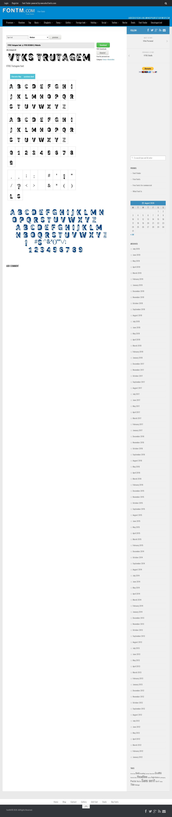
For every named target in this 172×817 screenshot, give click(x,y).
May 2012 (136, 732)
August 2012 (137, 714)
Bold (137, 773)
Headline (142, 776)
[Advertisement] (148, 111)
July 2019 (136, 248)
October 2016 (138, 448)
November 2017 (138, 369)
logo (153, 777)
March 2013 (137, 672)
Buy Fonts (114, 801)
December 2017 (138, 363)
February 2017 (138, 424)
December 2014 (138, 551)
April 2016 (136, 472)
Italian (149, 777)
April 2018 (136, 339)
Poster (133, 781)
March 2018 (137, 345)
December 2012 (138, 690)
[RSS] (160, 30)
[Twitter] (152, 30)
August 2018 (137, 315)
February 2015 (138, 545)
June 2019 (136, 254)
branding (142, 773)
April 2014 (136, 593)
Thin (132, 784)
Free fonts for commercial (142, 185)
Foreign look (80, 22)
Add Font (94, 801)
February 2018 (138, 351)
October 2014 (138, 557)
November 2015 (138, 496)
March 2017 (137, 418)
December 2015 (138, 490)
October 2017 (138, 375)
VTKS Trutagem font (15, 45)
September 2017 (139, 381)
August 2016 (137, 460)
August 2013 (137, 642)
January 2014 (138, 611)
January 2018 (138, 357)
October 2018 (138, 303)
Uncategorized (156, 22)
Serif (157, 781)
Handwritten (133, 777)
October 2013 (138, 630)
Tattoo (161, 781)
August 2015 (137, 515)
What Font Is (137, 191)
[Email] (164, 30)
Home (56, 801)
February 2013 (138, 678)
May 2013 (136, 660)
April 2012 (136, 738)
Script (104, 22)
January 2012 (138, 757)
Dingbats (47, 22)
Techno (114, 22)
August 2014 (137, 569)
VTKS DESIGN (28, 45)
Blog (64, 801)
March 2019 (137, 273)
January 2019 (138, 285)
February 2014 (138, 605)
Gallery (84, 801)
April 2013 (136, 666)
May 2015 (136, 527)
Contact (74, 801)
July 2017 (136, 394)
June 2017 (136, 400)
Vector (124, 22)
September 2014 (139, 563)
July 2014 (136, 575)
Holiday (93, 22)
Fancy (58, 22)
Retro (139, 781)
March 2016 (137, 478)
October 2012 (138, 702)
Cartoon (147, 774)
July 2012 (136, 720)
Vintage (137, 785)
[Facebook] (148, 30)
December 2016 (138, 436)
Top (29, 22)
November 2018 (138, 297)
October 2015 (138, 502)
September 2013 (139, 636)
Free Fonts (136, 179)
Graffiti (158, 773)
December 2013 (138, 617)
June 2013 (136, 654)
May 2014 (136, 587)
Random (22, 22)
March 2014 (137, 599)
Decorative (111, 59)
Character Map (16, 76)
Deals (133, 22)
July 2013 (136, 648)
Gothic (68, 22)
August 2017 (137, 388)
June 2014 (136, 581)
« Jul (132, 234)
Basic (37, 22)
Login (6, 3)
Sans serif (148, 780)
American (132, 774)
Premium (9, 22)
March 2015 (137, 539)
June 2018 (136, 327)
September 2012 (139, 708)
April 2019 (136, 266)
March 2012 (137, 745)
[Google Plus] (156, 30)
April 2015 (136, 533)
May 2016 (136, 466)
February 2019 (138, 279)
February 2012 (138, 751)
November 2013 (138, 623)
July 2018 (136, 321)
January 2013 (138, 684)
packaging (162, 777)
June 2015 (136, 521)
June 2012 (136, 726)
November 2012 (138, 696)
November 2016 (138, 442)
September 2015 (139, 509)
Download (103, 45)
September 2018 (139, 309)
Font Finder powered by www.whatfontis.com (39, 3)
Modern (157, 777)
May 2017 (136, 406)
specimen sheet (29, 76)
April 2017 (136, 412)
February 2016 (138, 484)
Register (15, 3)
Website (38, 45)
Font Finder (143, 22)
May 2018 (136, 333)
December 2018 (138, 291)
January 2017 (137, 430)
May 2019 (136, 260)
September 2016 (139, 454)
